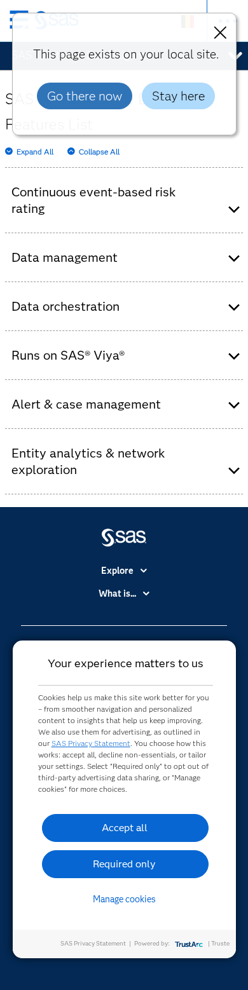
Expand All (35, 151)
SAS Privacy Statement (91, 743)
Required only (124, 864)
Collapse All (99, 151)
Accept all (125, 828)
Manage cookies (124, 899)
